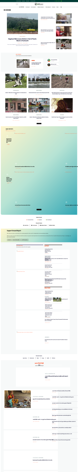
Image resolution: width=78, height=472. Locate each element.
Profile (46, 373)
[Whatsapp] (55, 1)
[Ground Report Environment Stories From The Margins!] (39, 4)
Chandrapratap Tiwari (62, 120)
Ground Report (47, 309)
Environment (35, 225)
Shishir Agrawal (8, 144)
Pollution (53, 358)
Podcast (53, 7)
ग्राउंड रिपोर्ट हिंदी (39, 363)
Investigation (62, 90)
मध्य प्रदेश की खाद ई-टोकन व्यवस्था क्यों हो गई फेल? (22, 205)
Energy (43, 358)
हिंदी (54, 373)
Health (48, 358)
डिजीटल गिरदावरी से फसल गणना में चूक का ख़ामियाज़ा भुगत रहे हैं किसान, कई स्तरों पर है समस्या (57, 423)
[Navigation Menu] (17, 4)
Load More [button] (39, 123)
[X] (56, 1)
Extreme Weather (16, 90)
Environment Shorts (30, 219)
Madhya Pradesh (22, 36)
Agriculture (26, 225)
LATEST (46, 246)
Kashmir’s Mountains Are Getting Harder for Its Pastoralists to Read (49, 299)
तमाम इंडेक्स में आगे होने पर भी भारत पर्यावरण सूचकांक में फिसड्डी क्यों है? (43, 439)
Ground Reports (49, 219)
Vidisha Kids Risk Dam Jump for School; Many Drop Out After (39, 92)
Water (38, 358)
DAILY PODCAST (18, 54)
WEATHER (47, 288)
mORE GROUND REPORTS (19, 245)
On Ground (28, 7)
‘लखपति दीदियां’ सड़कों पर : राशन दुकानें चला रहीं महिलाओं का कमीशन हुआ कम (44, 419)
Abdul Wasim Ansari (44, 19)
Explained (40, 219)
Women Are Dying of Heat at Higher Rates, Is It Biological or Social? (49, 292)
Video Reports (48, 7)
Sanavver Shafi (47, 322)
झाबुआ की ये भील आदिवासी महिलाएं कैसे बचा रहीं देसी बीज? (41, 399)
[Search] (61, 7)
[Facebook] (59, 1)
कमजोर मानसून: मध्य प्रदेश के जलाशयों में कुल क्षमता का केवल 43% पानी (57, 436)
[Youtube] (61, 1)
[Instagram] (58, 1)
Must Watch (53, 225)
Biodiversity (32, 358)
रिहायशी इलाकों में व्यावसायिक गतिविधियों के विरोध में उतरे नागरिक (24, 166)
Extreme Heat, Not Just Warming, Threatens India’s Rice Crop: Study (48, 266)
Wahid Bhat (43, 32)
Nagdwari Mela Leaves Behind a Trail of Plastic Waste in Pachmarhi (22, 40)
